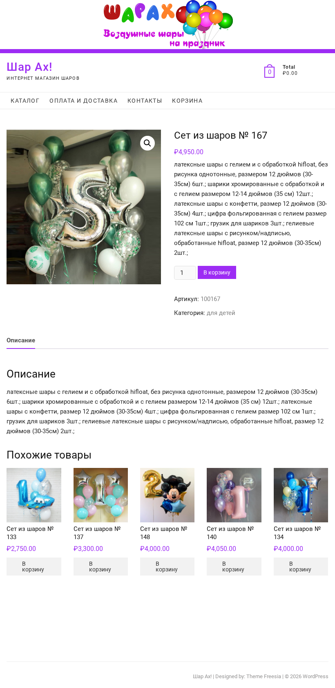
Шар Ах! (30, 67)
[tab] (21, 340)
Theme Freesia (263, 676)
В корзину (216, 272)
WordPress (315, 676)
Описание (21, 340)
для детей (221, 313)
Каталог (25, 100)
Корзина (187, 100)
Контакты (144, 100)
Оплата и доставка (83, 100)
